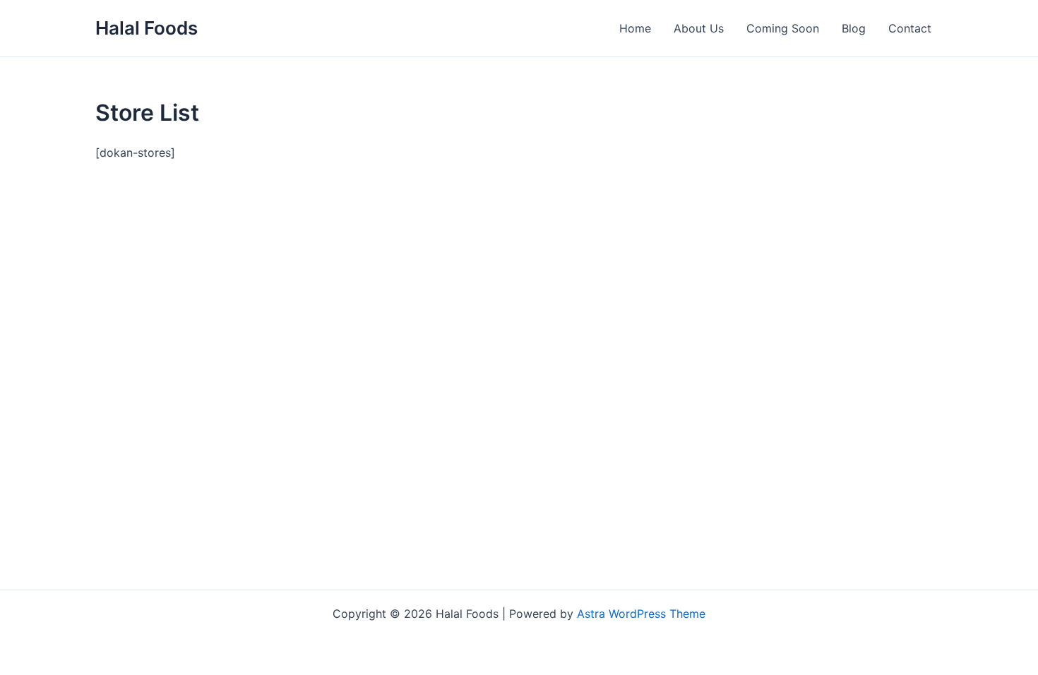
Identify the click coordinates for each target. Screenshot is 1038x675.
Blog (854, 28)
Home (635, 28)
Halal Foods (146, 28)
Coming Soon (782, 28)
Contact (909, 28)
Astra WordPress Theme (641, 614)
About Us (699, 28)
